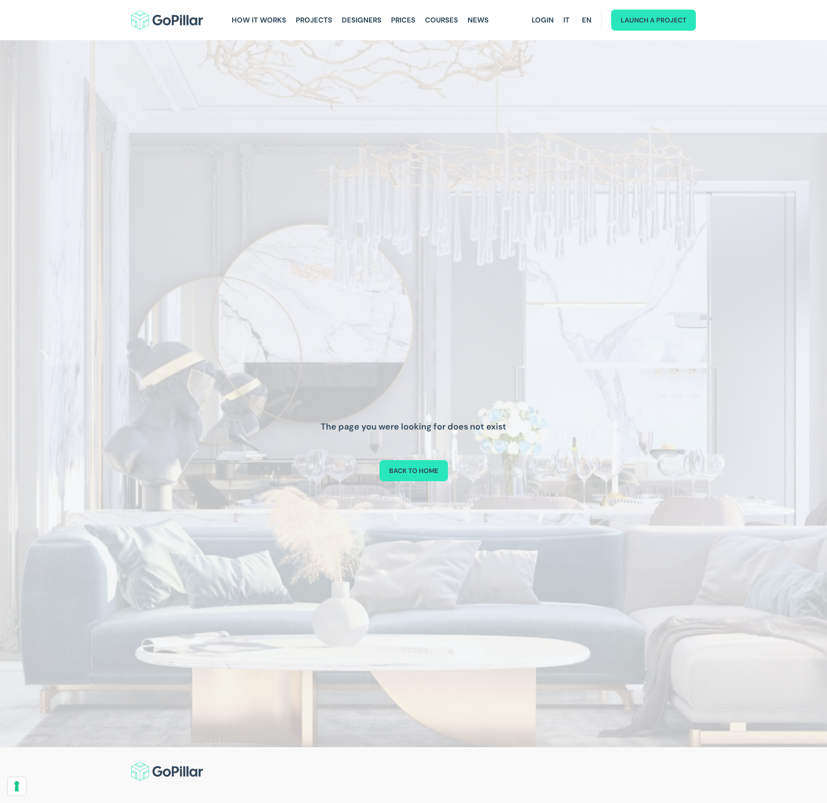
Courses (441, 20)
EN (587, 20)
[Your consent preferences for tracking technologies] (17, 786)
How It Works (259, 20)
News (478, 20)
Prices (403, 20)
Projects (314, 20)
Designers (361, 20)
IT (566, 20)
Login (543, 20)
